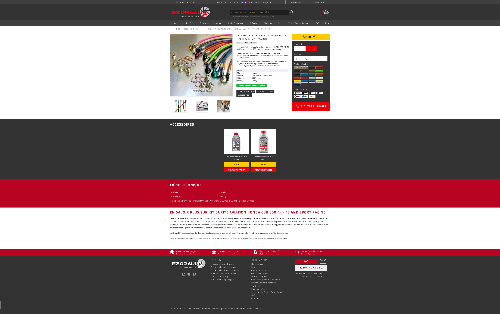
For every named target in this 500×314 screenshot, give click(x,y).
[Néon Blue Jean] (312, 81)
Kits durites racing (219, 276)
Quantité (298, 44)
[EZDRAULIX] (191, 12)
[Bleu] (304, 96)
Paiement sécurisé (260, 289)
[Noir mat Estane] (304, 71)
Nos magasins (257, 264)
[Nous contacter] (323, 265)
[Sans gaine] (297, 67)
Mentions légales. (259, 276)
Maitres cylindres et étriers (223, 273)
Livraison (255, 285)
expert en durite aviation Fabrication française (243, 2)
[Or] (312, 71)
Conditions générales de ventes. (266, 279)
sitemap (255, 298)
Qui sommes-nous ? (260, 273)
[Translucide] (304, 67)
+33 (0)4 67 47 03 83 (185, 2)
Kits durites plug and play (222, 279)
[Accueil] (173, 28)
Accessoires (243, 95)
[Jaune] (297, 81)
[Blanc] (319, 78)
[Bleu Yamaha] (304, 81)
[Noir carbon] (312, 67)
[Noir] (297, 71)
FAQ (253, 295)
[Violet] (312, 93)
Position (298, 54)
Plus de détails (264, 91)
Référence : (241, 43)
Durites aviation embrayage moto (226, 270)
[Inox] (297, 93)
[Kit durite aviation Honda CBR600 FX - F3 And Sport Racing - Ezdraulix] (180, 106)
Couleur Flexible (301, 64)
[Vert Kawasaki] (319, 71)
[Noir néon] (297, 74)
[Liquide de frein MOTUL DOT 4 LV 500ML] (263, 141)
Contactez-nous (280, 233)
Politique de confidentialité (263, 282)
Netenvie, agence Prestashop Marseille (243, 308)
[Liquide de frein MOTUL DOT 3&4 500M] (236, 141)
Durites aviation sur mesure (223, 267)
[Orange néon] (319, 74)
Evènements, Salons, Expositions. (266, 292)
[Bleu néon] (304, 74)
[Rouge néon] (319, 67)
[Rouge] (304, 78)
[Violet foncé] (297, 84)
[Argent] (312, 78)
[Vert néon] (312, 74)
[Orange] (297, 78)
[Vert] (319, 93)
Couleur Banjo (300, 89)
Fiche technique (245, 91)
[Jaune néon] (319, 81)
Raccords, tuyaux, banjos (222, 264)
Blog (253, 267)
